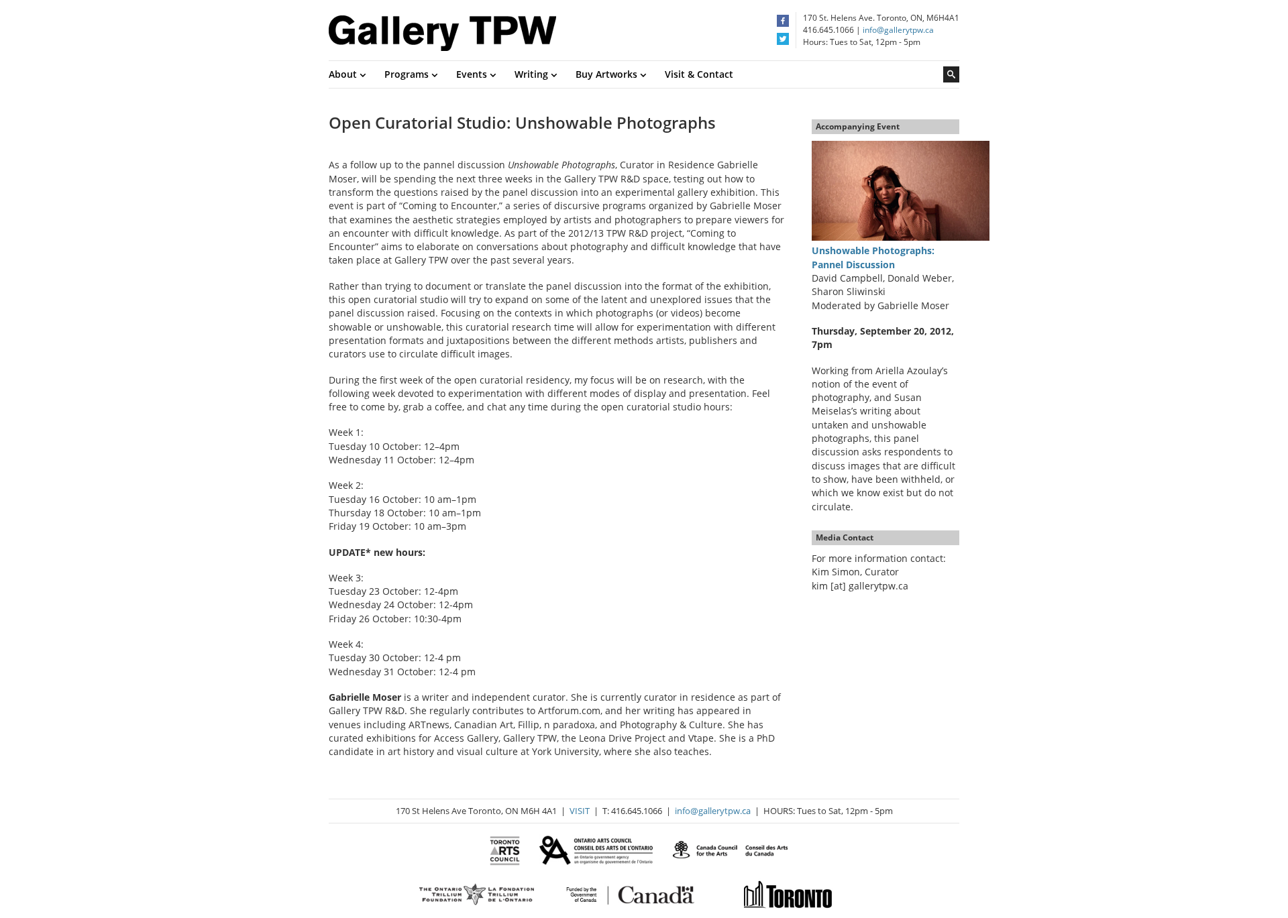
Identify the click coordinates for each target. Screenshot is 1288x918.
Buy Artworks (608, 74)
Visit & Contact (699, 74)
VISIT (580, 811)
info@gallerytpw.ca (898, 30)
